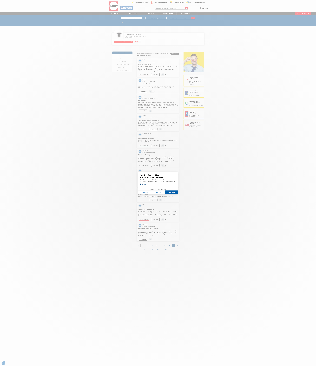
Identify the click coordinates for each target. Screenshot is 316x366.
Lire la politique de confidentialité (148, 187)
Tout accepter (171, 192)
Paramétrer (158, 192)
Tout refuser (144, 192)
